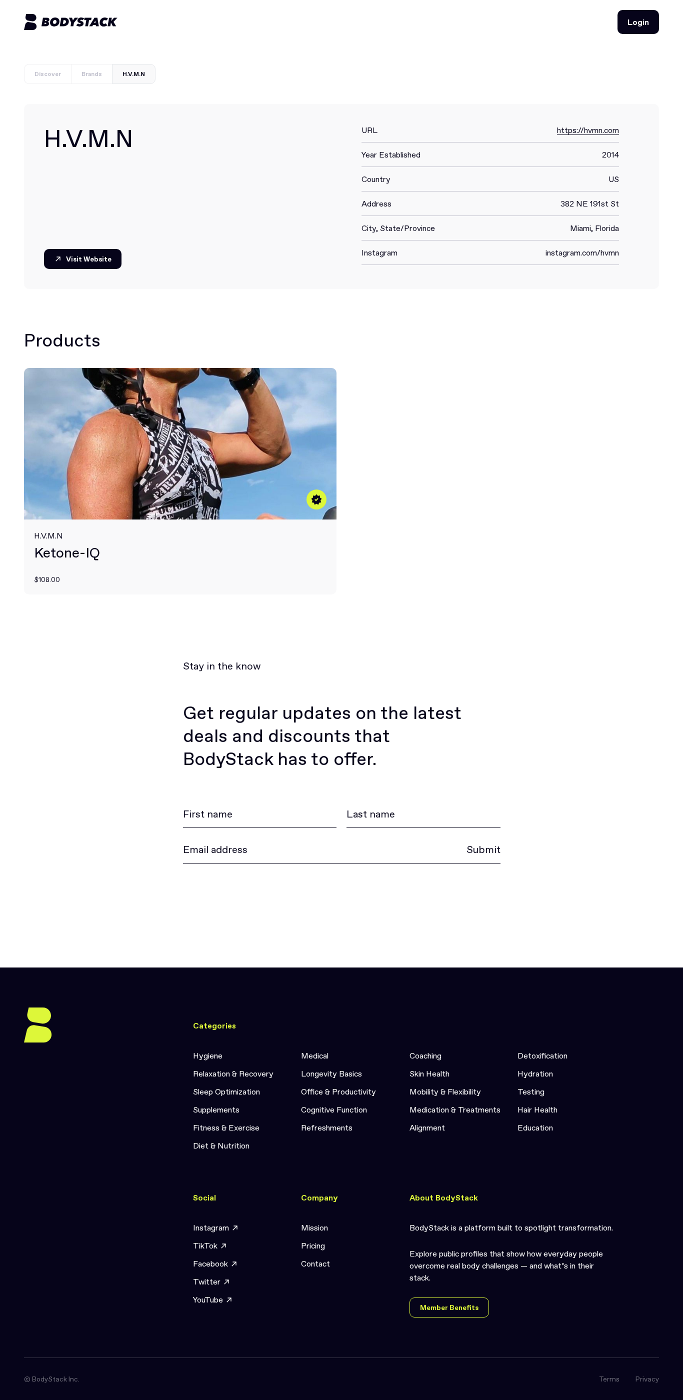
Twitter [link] (206, 1281)
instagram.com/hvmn (582, 252)
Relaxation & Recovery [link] (233, 1073)
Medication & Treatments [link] (455, 1109)
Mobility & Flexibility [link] (445, 1091)
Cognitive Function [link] (334, 1109)
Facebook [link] (210, 1263)
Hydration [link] (535, 1073)
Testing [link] (531, 1091)
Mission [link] (314, 1227)
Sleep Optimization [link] (226, 1091)
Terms (609, 1379)
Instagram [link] (211, 1227)
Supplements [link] (216, 1109)
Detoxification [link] (543, 1055)
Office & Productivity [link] (338, 1091)
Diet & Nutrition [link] (221, 1145)
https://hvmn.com (588, 130)
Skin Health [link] (430, 1073)
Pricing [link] (313, 1245)
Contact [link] (315, 1263)
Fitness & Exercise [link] (226, 1127)
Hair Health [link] (538, 1109)
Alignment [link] (427, 1127)
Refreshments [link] (326, 1127)
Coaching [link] (426, 1055)
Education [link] (535, 1127)
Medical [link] (314, 1055)
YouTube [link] (208, 1299)
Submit (483, 849)
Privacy (647, 1379)
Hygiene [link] (207, 1055)
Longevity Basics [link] (331, 1073)
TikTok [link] (205, 1245)
